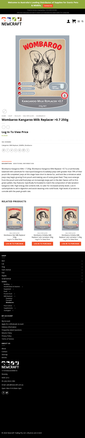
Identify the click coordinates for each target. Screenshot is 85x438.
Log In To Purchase (14, 244)
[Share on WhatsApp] (4, 150)
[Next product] (3, 127)
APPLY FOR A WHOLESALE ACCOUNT (26, 13)
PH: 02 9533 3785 (65, 13)
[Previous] (1, 228)
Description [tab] (7, 163)
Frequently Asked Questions (12, 330)
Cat (3, 264)
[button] (74, 21)
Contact (4, 351)
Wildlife (17, 116)
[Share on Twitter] (12, 150)
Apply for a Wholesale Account (13, 324)
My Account (6, 321)
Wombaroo (40, 116)
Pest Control (8, 306)
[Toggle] (82, 261)
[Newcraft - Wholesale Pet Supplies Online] (12, 21)
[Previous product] (8, 127)
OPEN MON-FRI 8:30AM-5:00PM (52, 13)
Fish (3, 273)
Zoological (7, 310)
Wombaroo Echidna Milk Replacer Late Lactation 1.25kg (70, 236)
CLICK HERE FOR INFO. (51, 10)
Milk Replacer (28, 116)
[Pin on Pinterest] (19, 150)
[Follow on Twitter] (7, 392)
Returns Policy (7, 333)
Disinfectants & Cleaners (12, 287)
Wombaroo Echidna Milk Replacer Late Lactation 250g (42, 236)
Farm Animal (6, 270)
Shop (10, 116)
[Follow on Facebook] (3, 392)
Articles (4, 357)
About (4, 349)
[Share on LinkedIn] (23, 150)
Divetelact (9, 298)
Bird (3, 261)
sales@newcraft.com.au (14, 385)
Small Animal (6, 279)
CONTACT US (39, 13)
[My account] (68, 21)
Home (4, 116)
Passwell (9, 300)
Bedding (6, 284)
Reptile (4, 276)
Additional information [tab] (23, 163)
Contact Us (48, 6)
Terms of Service (8, 339)
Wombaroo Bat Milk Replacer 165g (14, 236)
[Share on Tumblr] (27, 150)
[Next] (83, 228)
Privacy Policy (6, 336)
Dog (3, 267)
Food (5, 291)
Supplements (8, 308)
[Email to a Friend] (15, 150)
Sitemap (5, 354)
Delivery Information (9, 327)
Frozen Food (8, 294)
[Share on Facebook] (8, 150)
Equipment (7, 289)
